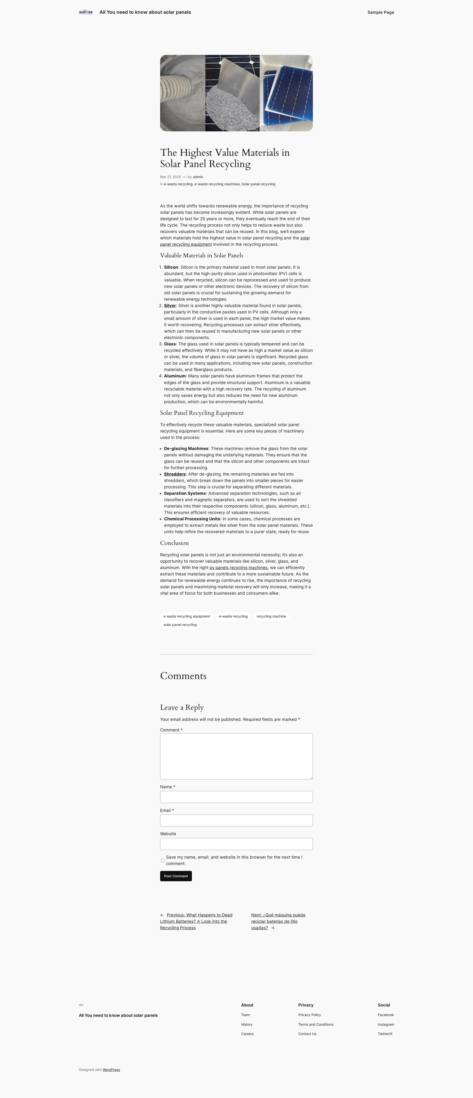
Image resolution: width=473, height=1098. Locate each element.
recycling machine (271, 616)
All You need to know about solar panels (145, 12)
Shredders (175, 474)
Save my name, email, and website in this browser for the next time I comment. (234, 860)
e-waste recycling (178, 184)
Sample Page (381, 12)
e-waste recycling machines (217, 184)
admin (198, 177)
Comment (171, 729)
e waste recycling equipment (187, 616)
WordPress (111, 1069)
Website (168, 833)
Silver (170, 305)
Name (167, 786)
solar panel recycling (180, 624)
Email (167, 810)
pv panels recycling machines (239, 567)
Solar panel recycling (258, 184)
